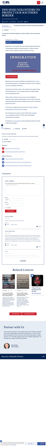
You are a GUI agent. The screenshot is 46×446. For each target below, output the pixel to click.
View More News (15, 313)
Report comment (14, 224)
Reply (8, 224)
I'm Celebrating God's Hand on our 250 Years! (15, 151)
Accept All (41, 443)
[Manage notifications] (43, 443)
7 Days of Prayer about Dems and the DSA (14, 158)
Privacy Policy (13, 444)
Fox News (36, 81)
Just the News (17, 121)
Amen (7, 243)
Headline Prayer (5, 25)
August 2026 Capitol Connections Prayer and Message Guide (18, 165)
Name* (6, 197)
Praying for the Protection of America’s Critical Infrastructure (18, 162)
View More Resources (29, 313)
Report (40, 226)
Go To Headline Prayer (7, 26)
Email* (6, 202)
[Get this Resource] (37, 280)
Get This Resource (36, 293)
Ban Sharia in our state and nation (12, 148)
